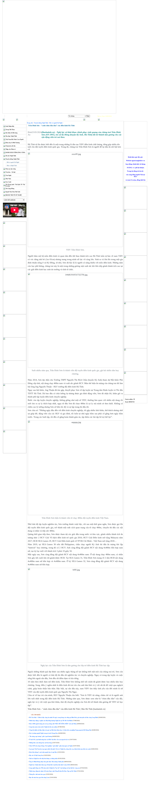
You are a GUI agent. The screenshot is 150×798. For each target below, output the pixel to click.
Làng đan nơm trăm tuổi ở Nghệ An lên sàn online (43, 727)
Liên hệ (38, 116)
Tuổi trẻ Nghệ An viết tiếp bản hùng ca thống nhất (43, 758)
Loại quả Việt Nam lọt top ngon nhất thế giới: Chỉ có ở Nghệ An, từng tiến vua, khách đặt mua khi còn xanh (59, 749)
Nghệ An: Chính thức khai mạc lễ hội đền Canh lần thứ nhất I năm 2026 (49, 764)
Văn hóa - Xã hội (10, 172)
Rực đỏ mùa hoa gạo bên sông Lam (39, 777)
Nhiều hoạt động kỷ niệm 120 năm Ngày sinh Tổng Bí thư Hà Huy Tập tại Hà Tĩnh (52, 771)
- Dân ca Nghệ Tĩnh (11, 165)
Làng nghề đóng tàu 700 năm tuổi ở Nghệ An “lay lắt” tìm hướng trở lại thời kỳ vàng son (54, 768)
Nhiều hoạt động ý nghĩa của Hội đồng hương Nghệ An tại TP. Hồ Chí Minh (50, 720)
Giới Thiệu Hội (10, 126)
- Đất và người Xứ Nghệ (12, 162)
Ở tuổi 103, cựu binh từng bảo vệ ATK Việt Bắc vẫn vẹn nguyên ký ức (49, 739)
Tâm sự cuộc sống (11, 169)
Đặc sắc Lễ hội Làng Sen (36, 755)
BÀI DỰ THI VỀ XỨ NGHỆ (14, 195)
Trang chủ (16, 116)
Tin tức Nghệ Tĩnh (11, 155)
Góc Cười (8, 182)
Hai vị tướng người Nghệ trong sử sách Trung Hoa (43, 733)
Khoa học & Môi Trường (13, 142)
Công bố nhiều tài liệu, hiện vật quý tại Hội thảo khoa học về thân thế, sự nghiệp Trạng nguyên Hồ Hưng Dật (60, 730)
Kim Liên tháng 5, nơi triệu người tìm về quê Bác (43, 752)
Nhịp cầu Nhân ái (10, 149)
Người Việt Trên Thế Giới (13, 191)
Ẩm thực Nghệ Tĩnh (11, 136)
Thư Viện (8, 178)
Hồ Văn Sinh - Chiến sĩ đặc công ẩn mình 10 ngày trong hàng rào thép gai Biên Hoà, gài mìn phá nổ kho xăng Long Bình (63, 717)
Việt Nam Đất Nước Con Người (14, 139)
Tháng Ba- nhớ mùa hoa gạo (37, 774)
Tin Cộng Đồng (10, 188)
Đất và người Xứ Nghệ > (56, 123)
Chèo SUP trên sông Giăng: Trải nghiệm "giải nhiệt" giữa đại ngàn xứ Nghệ (50, 746)
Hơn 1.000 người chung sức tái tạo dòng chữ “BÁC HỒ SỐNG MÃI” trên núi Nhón (53, 723)
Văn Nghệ (8, 175)
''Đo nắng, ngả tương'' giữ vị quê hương (40, 736)
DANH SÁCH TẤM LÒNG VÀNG (15, 152)
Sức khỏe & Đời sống (11, 132)
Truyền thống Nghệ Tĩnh (12, 159)
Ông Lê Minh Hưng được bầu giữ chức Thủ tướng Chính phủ (46, 761)
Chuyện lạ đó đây (11, 146)
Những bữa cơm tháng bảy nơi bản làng (40, 742)
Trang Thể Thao (10, 129)
